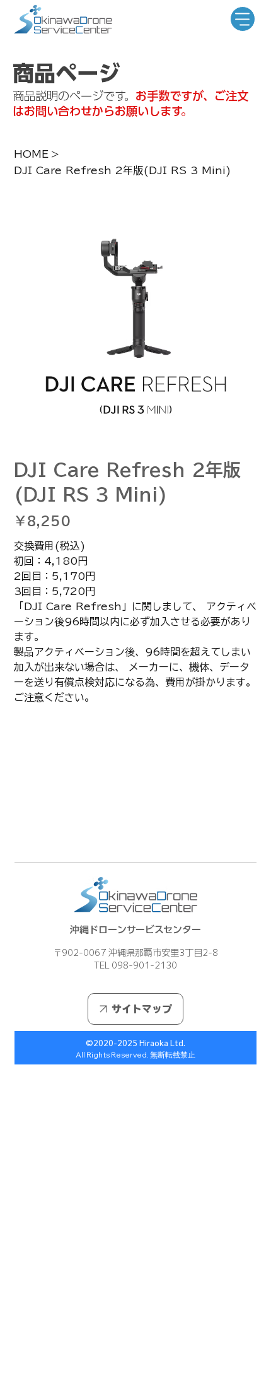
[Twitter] (43, 831)
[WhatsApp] (17, 831)
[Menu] (242, 19)
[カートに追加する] (136, 767)
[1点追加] (76, 730)
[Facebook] (26, 831)
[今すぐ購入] (136, 790)
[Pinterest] (35, 831)
